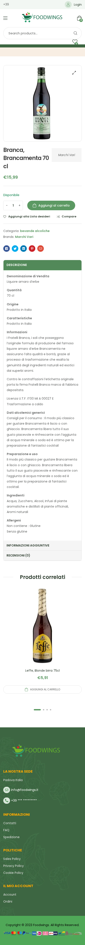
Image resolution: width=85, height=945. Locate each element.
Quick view (42, 631)
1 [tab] (37, 709)
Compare (69, 217)
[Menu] (5, 18)
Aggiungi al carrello (54, 205)
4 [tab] (50, 709)
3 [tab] (47, 709)
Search (75, 33)
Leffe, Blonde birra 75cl (42, 670)
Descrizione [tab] (17, 265)
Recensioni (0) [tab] (18, 555)
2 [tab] (43, 709)
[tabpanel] (42, 640)
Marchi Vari (66, 155)
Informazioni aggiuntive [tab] (28, 545)
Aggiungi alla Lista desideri (29, 217)
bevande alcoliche (35, 231)
